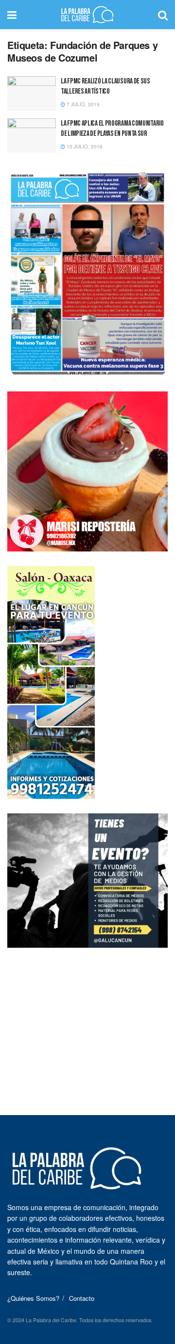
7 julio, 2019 (82, 104)
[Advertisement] (87, 1023)
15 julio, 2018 (84, 146)
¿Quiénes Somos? (33, 1298)
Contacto (81, 1298)
